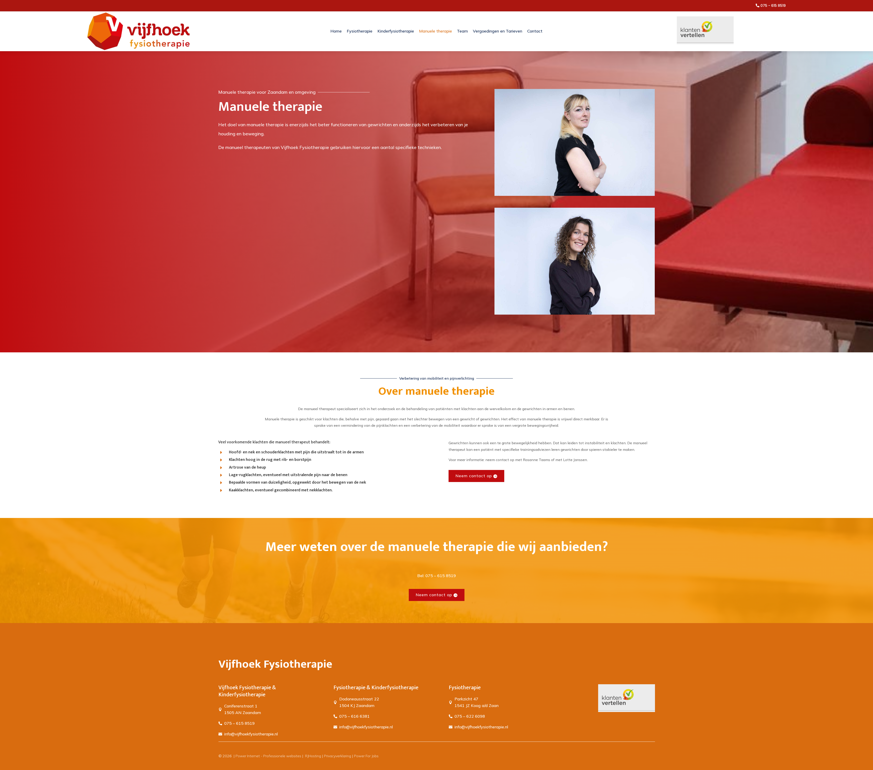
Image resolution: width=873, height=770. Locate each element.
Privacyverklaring (337, 756)
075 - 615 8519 (773, 5)
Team (462, 31)
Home (336, 31)
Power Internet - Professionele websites (268, 756)
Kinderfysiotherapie (395, 31)
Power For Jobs (366, 756)
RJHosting (312, 756)
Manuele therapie (435, 31)
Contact (534, 31)
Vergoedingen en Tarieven (497, 31)
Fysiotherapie (359, 31)
